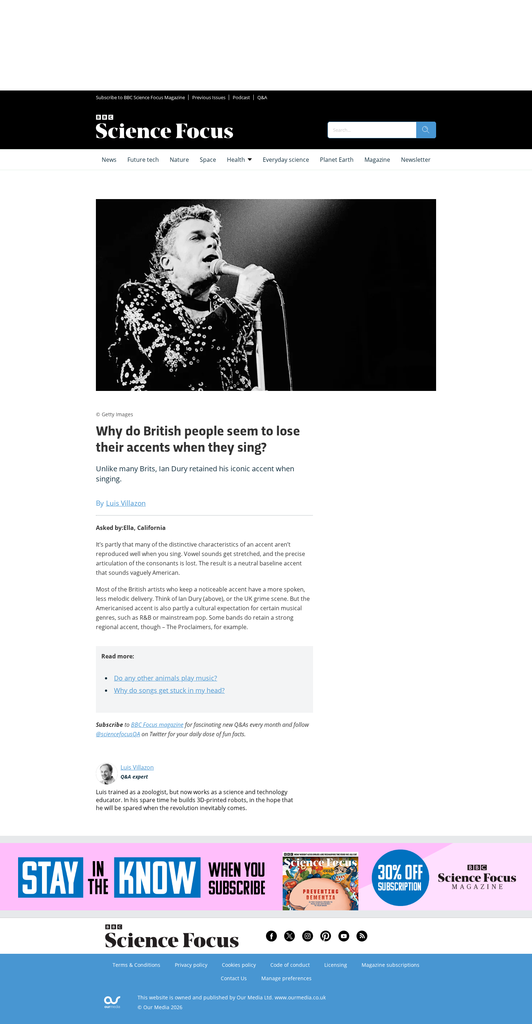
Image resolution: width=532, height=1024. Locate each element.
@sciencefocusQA (118, 734)
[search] (426, 130)
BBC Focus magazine (157, 725)
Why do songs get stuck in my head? (169, 690)
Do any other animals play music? (165, 678)
